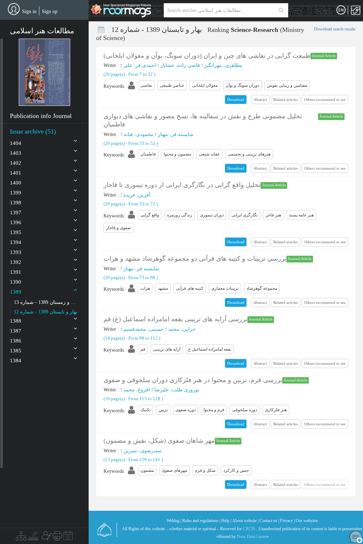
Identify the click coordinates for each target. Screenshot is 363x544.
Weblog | (174, 520)
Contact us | (269, 520)
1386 (15, 341)
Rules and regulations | (201, 520)
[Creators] (45, 537)
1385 (15, 350)
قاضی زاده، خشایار (180, 65)
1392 (15, 262)
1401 (15, 173)
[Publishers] (57, 537)
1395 (15, 232)
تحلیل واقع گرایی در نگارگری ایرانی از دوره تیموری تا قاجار (182, 184)
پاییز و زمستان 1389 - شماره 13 (46, 302)
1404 (15, 143)
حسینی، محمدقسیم (143, 329)
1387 (15, 331)
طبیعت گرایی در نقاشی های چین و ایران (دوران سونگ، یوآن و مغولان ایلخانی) (207, 55)
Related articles (285, 99)
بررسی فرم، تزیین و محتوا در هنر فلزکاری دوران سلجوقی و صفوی (193, 380)
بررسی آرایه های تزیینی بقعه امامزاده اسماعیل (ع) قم (175, 319)
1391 (15, 272)
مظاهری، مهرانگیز (223, 65)
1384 (15, 360)
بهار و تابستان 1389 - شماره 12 (45, 311)
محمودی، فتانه (138, 134)
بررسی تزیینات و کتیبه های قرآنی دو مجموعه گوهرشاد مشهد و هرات (195, 258)
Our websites (307, 520)
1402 (15, 163)
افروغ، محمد (136, 389)
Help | (226, 520)
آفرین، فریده (136, 195)
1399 (15, 193)
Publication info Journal (41, 115)
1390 (15, 282)
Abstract (260, 99)
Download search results (335, 29)
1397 (15, 212)
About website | (245, 520)
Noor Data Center (252, 536)
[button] (44, 72)
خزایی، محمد (182, 329)
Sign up (49, 11)
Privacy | (287, 520)
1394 (15, 242)
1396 (15, 222)
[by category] (21, 537)
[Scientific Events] (68, 537)
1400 (15, 183)
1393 (15, 252)
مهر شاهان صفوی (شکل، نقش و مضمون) (159, 440)
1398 (15, 202)
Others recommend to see (325, 99)
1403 (15, 153)
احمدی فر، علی (139, 65)
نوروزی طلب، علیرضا (176, 389)
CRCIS (249, 528)
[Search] (281, 10)
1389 (15, 292)
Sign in (29, 11)
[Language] (341, 10)
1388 (15, 321)
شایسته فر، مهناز (176, 134)
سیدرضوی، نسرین (142, 450)
